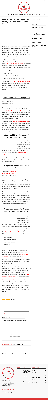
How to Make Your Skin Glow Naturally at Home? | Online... (26, 381)
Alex (4, 23)
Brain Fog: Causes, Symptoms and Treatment (15, 354)
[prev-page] (3, 358)
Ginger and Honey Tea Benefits (8, 320)
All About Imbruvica (25, 353)
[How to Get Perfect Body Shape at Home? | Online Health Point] (19, 376)
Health (12, 14)
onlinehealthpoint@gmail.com (8, 389)
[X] (45, 1)
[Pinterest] (43, 1)
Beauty (33, 14)
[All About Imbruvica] (26, 350)
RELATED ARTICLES (7, 344)
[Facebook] (37, 1)
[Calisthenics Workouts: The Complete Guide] (6, 350)
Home (9, 14)
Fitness (16, 14)
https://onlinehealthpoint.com (15, 336)
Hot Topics (38, 14)
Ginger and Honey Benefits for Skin (21, 317)
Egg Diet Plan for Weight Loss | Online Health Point (27, 371)
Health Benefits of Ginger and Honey (20, 320)
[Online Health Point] (24, 7)
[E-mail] (4, 313)
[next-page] (5, 358)
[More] (14, 327)
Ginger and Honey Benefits (10, 317)
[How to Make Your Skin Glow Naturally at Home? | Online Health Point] (19, 381)
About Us (36, 398)
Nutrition (21, 14)
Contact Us (41, 398)
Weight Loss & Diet (27, 14)
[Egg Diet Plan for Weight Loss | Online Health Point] (19, 371)
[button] (44, 14)
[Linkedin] (41, 1)
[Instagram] (39, 1)
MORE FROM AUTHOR (18, 344)
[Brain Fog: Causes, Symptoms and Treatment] (16, 350)
